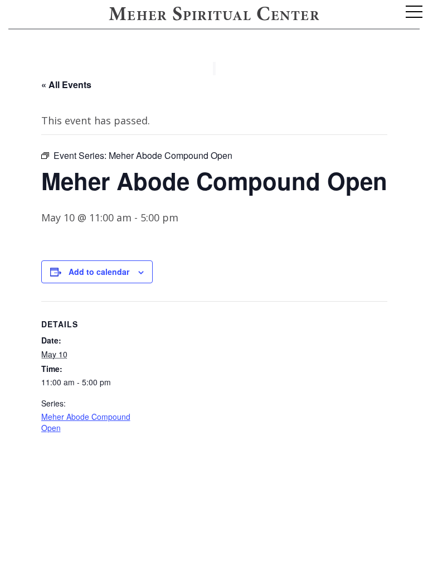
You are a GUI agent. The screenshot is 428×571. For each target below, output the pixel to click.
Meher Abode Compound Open (85, 422)
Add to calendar (99, 271)
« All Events (66, 84)
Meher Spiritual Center (214, 16)
